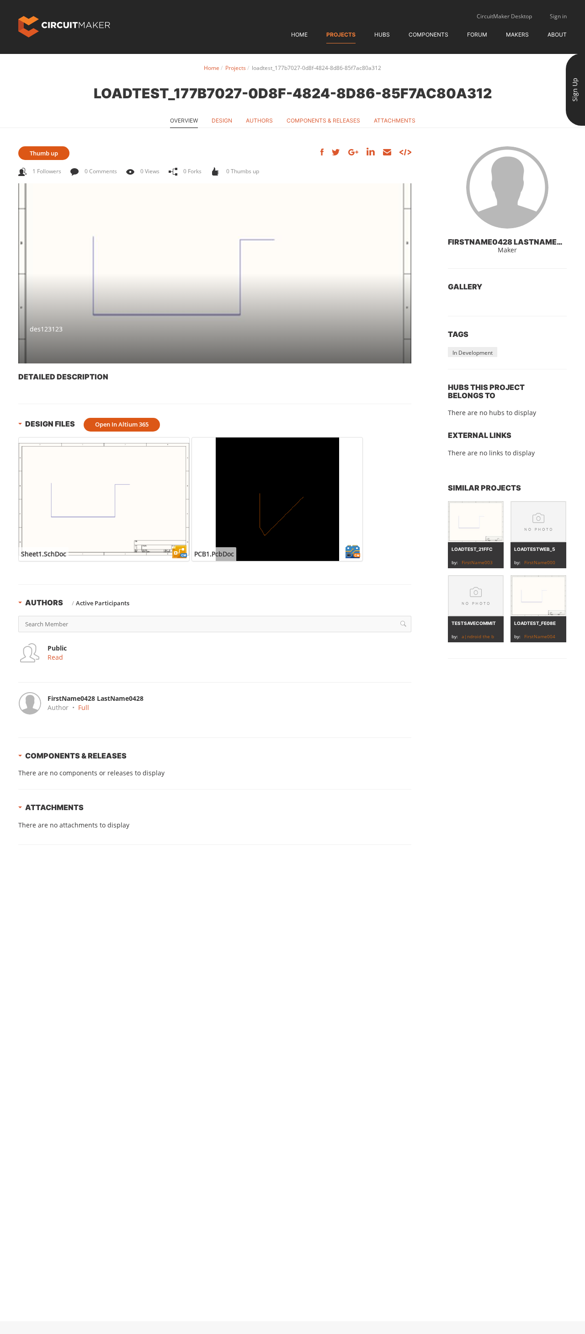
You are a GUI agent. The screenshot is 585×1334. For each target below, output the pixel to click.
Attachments (394, 120)
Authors (259, 120)
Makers (517, 34)
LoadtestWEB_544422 (542, 549)
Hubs (382, 34)
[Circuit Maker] (64, 25)
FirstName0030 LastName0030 (496, 562)
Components (428, 34)
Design (222, 120)
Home (299, 34)
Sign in (558, 16)
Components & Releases (323, 120)
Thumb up (44, 153)
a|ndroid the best (481, 636)
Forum (477, 34)
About (557, 34)
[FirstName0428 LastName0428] (507, 187)
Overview (184, 120)
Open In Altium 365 (122, 424)
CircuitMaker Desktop (504, 16)
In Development (472, 353)
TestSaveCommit (474, 623)
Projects (341, 34)
